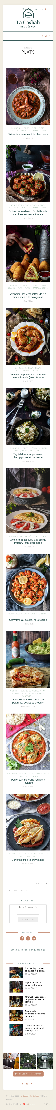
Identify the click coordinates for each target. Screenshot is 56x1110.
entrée (12, 536)
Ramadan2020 (40, 131)
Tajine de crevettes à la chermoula (28, 134)
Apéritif (14, 285)
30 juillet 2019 (28, 787)
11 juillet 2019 (28, 864)
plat (34, 128)
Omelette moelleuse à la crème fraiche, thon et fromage (28, 541)
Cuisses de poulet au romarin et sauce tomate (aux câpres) (28, 376)
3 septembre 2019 (28, 707)
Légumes (35, 448)
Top (46, 1104)
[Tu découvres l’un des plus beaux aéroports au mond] (45, 1061)
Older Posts (38, 883)
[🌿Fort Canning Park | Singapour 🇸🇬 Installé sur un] (28, 1061)
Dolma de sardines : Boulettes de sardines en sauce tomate (28, 213)
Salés (39, 693)
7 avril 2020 (28, 381)
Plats (41, 128)
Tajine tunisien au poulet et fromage (33, 983)
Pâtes (25, 451)
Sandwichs (28, 696)
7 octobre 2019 (28, 624)
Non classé (16, 205)
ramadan (25, 131)
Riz (28, 290)
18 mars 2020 (28, 547)
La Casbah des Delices (30, 1096)
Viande (36, 371)
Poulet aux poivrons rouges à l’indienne (28, 781)
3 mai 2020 (28, 138)
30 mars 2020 (28, 461)
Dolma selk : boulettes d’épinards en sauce (35, 1013)
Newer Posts (18, 890)
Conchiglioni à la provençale (28, 859)
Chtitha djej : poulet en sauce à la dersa (34, 969)
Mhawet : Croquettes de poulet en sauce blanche (35, 999)
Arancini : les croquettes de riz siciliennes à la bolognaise (28, 296)
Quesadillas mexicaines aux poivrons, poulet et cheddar (28, 701)
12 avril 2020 (28, 301)
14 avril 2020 (28, 218)
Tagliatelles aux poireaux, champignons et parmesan (28, 456)
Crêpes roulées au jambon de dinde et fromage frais (34, 1028)
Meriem (31, 1104)
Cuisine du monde (19, 128)
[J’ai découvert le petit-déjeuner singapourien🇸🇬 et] (11, 1061)
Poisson (13, 131)
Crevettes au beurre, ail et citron (28, 619)
